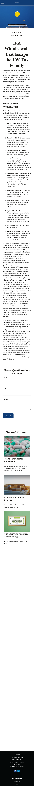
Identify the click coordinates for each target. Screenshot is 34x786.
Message (6, 399)
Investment (17, 784)
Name (5, 377)
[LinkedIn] (18, 771)
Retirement (17, 782)
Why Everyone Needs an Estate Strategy (16, 535)
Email (5, 388)
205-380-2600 (19, 757)
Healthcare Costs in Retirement (13, 460)
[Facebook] (15, 771)
